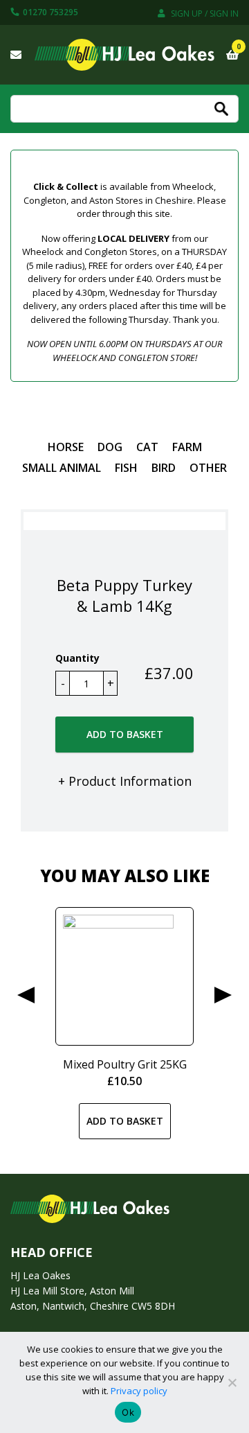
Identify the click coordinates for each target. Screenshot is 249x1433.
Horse (66, 447)
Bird (163, 467)
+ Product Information (125, 781)
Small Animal (61, 467)
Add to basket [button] (124, 1120)
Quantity (77, 658)
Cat (147, 447)
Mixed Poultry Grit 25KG (125, 1064)
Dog (110, 447)
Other (208, 467)
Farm (187, 447)
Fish (126, 467)
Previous (26, 995)
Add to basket (124, 734)
